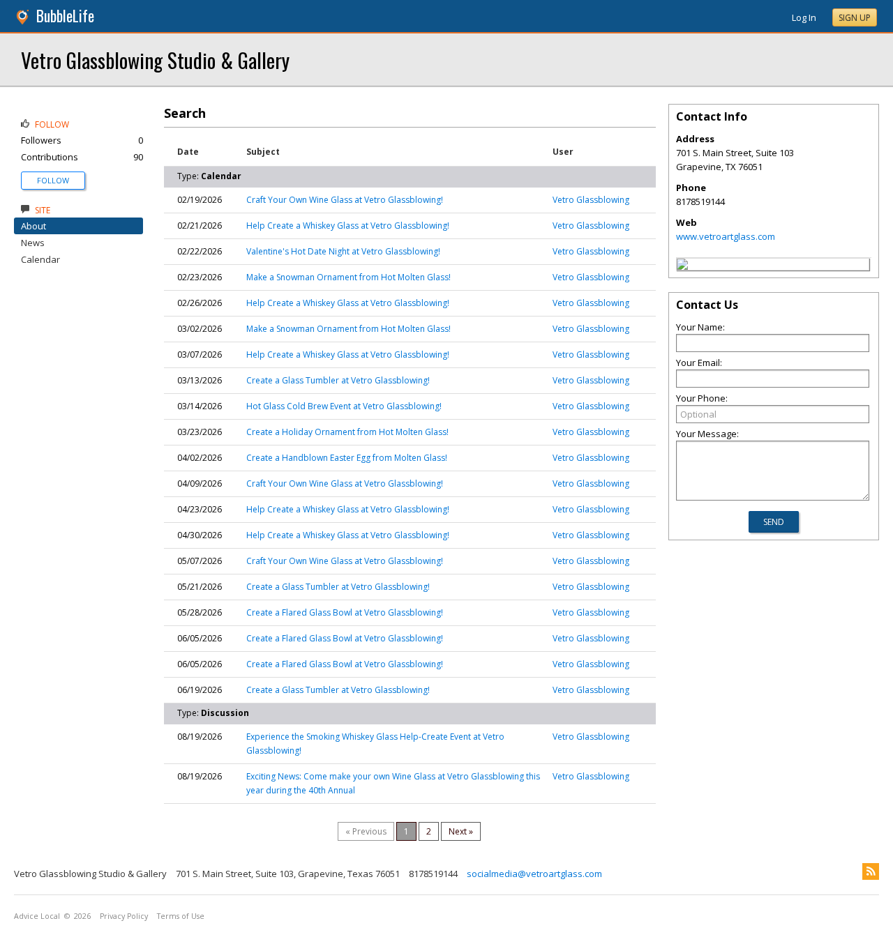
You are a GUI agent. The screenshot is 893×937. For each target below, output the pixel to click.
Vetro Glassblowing (591, 200)
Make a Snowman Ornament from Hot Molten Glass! (348, 277)
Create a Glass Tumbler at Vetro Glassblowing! (338, 380)
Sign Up (855, 18)
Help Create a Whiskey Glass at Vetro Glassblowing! (347, 225)
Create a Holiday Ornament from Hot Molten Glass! (347, 432)
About (33, 226)
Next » (461, 831)
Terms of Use (180, 916)
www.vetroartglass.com (725, 236)
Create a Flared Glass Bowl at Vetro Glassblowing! (344, 612)
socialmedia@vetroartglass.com (534, 873)
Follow (53, 180)
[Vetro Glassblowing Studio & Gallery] (682, 266)
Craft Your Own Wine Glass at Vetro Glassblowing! (344, 200)
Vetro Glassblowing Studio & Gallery (155, 60)
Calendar (40, 259)
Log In (804, 17)
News (33, 242)
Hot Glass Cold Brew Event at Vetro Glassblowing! (344, 406)
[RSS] (870, 871)
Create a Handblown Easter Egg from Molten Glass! (346, 458)
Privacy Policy (124, 916)
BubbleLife (65, 15)
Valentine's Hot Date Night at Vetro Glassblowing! (343, 251)
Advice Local (37, 916)
